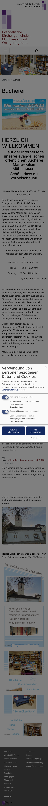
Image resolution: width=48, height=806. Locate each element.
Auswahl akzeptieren (13, 431)
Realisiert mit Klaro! (38, 438)
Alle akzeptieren (35, 431)
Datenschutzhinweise (11, 390)
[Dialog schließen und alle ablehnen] (46, 366)
